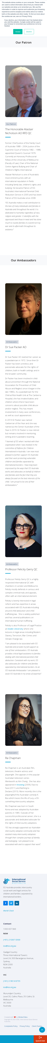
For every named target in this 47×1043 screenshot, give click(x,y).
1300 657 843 (9, 929)
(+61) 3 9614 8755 (11, 981)
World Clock (8, 910)
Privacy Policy (25, 1026)
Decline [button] (29, 31)
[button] (40, 1039)
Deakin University (15, 628)
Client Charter (37, 1026)
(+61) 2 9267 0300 (11, 939)
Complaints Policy (10, 1026)
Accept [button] (17, 31)
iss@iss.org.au (9, 946)
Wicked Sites (22, 1017)
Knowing (20, 784)
